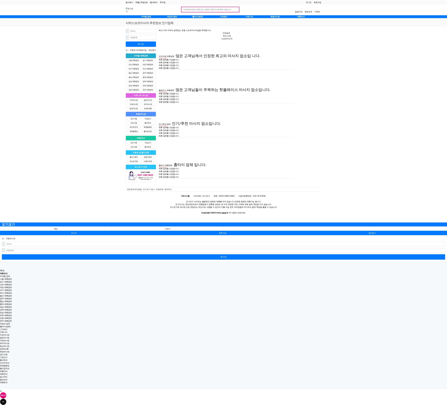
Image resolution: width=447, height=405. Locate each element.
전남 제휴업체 (134, 86)
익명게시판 (134, 104)
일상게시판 (134, 108)
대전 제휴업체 (148, 64)
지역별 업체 (5, 276)
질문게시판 (148, 100)
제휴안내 (3, 371)
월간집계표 (148, 131)
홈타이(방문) (5, 326)
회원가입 (317, 2)
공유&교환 (148, 108)
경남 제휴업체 (134, 81)
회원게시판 (4, 351)
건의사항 (133, 123)
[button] (168, 228)
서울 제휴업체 (134, 60)
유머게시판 (148, 104)
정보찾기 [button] (372, 233)
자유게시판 (134, 100)
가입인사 (148, 119)
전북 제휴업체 (148, 86)
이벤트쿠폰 (148, 161)
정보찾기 (152, 50)
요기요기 (8, 224)
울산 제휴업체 (134, 73)
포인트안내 (134, 127)
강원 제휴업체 (134, 90)
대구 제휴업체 (134, 69)
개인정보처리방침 (134, 189)
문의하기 (168, 189)
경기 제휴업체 (148, 60)
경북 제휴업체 (148, 81)
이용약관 (159, 189)
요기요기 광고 (149, 189)
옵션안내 (3, 379)
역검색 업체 (5, 324)
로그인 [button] (74, 233)
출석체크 (153, 2)
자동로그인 (134, 50)
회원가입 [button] (222, 233)
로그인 (309, 2)
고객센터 (3, 329)
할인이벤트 (134, 157)
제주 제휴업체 (148, 90)
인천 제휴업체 (134, 64)
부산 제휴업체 (148, 69)
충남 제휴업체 (134, 77)
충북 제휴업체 (148, 77)
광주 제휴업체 (148, 73)
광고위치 (3, 377)
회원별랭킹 (148, 127)
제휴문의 (3, 382)
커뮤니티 (3, 332)
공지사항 (133, 119)
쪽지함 (162, 2)
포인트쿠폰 (134, 161)
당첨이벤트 (148, 157)
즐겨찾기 (129, 2)
